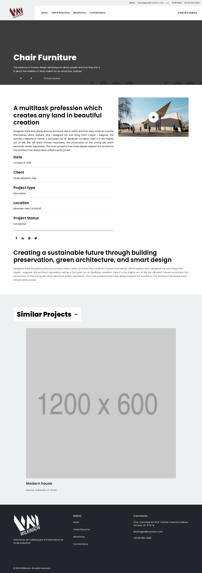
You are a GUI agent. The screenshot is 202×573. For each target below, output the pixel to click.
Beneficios (80, 12)
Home (16, 78)
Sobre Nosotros (60, 12)
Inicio (44, 12)
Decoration (38, 78)
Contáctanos (187, 12)
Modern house (39, 483)
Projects (26, 78)
